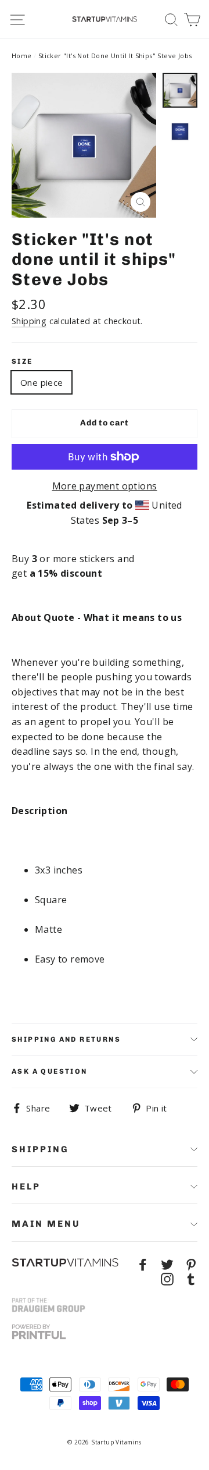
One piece (41, 382)
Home (22, 55)
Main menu (46, 1224)
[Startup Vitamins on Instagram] (167, 1278)
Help (26, 1186)
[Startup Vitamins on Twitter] (167, 1264)
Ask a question (50, 1071)
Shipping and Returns (66, 1039)
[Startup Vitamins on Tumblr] (191, 1278)
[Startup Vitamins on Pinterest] (191, 1264)
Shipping (29, 320)
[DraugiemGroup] (48, 1305)
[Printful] (39, 1332)
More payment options (104, 486)
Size (22, 361)
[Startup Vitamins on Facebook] (142, 1264)
